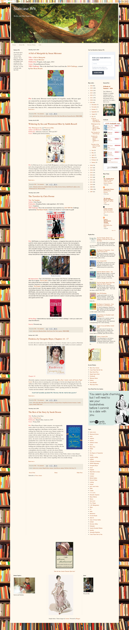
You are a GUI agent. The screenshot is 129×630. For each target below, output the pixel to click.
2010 (91, 184)
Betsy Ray (41, 402)
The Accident (43, 280)
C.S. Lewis (92, 492)
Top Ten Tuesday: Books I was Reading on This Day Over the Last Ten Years (106, 239)
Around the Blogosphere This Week (108, 225)
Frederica (52, 402)
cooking (92, 482)
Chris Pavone (50, 331)
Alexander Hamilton (95, 532)
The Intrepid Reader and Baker (108, 199)
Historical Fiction (50, 116)
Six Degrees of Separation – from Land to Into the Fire (105, 250)
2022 (91, 95)
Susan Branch (93, 382)
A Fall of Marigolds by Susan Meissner (45, 53)
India (91, 511)
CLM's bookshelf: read (112, 123)
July (93, 116)
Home (14, 45)
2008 (91, 189)
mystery (92, 440)
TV (90, 509)
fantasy (91, 455)
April (93, 155)
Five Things (93, 503)
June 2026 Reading (101, 293)
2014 (91, 175)
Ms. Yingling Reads (109, 179)
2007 (91, 191)
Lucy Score (111, 129)
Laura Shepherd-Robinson (113, 162)
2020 (91, 100)
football (92, 522)
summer (62, 468)
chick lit (92, 518)
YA (75, 468)
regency (31, 404)
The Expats (37, 286)
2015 (91, 172)
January (94, 162)
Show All (113, 230)
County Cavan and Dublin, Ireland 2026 (105, 326)
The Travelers (36, 200)
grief (45, 116)
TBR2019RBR (79, 116)
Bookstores (92, 513)
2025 (91, 88)
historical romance (72, 402)
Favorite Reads (93, 515)
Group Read (65, 402)
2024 (91, 90)
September (94, 112)
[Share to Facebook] (55, 114)
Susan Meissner (39, 60)
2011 (91, 182)
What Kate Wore (94, 384)
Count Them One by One (96, 534)
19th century (35, 402)
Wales (91, 507)
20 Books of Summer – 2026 (108, 87)
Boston (91, 499)
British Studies (93, 478)
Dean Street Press (94, 372)
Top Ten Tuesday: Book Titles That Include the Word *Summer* (106, 283)
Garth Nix (110, 134)
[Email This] (50, 114)
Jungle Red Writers (109, 189)
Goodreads (92, 376)
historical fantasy (62, 187)
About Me (21, 45)
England (92, 469)
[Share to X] (53, 114)
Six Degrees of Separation (96, 453)
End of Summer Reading (107, 191)
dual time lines (36, 116)
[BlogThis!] (51, 114)
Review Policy (31, 45)
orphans (75, 187)
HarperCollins (46, 468)
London (79, 402)
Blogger (78, 618)
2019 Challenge (72, 66)
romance (51, 468)
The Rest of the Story (69, 468)
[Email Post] (46, 113)
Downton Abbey (94, 524)
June (93, 150)
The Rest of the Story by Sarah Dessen (45, 412)
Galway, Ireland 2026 (102, 336)
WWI (91, 488)
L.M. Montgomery (94, 505)
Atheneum (35, 187)
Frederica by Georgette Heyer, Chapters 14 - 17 (49, 338)
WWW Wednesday (94, 463)
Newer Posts (32, 472)
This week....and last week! (108, 202)
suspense (60, 331)
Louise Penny (111, 155)
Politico (92, 380)
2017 (91, 168)
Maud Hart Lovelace (95, 472)
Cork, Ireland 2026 (101, 261)
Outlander (92, 526)
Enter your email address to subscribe (101, 58)
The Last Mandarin (110, 153)
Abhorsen (110, 132)
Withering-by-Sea (37, 128)
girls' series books (94, 486)
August (93, 114)
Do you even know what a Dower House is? (109, 211)
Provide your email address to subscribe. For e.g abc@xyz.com (100, 68)
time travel (92, 501)
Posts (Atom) (38, 475)
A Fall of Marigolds (39, 57)
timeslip (92, 530)
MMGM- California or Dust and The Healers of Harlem (108, 181)
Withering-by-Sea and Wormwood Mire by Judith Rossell (53, 123)
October (94, 109)
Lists (40, 45)
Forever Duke (55, 187)
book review (40, 187)
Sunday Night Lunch (37, 404)
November (94, 107)
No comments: (41, 113)
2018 (91, 165)
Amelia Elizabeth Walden (96, 528)
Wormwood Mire (49, 128)
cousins (40, 468)
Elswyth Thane (93, 480)
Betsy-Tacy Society (94, 368)
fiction (41, 116)
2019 (91, 102)
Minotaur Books (94, 378)
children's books (47, 187)
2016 (91, 170)
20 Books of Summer (95, 461)
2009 (91, 187)
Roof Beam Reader (36, 68)
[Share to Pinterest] (56, 114)
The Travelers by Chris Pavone (41, 196)
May (93, 153)
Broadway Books (42, 331)
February (94, 160)
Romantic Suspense (94, 495)
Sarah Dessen (37, 418)
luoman (67, 618)
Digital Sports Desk (95, 374)
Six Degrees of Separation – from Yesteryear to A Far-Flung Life (105, 304)
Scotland (92, 474)
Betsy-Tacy (92, 447)
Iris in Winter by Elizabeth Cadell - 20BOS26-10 (106, 315)
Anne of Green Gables (95, 520)
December (94, 104)
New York (57, 116)
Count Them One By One (96, 370)
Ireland (91, 484)
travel (91, 467)
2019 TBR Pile (68, 208)
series (78, 187)
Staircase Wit (25, 8)
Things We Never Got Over (111, 126)
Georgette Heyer (58, 402)
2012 (91, 180)
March (93, 157)
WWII (91, 449)
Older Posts (79, 472)
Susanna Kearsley (71, 116)
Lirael (109, 139)
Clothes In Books (108, 209)
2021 (91, 98)
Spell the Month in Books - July (105, 272)
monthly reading (94, 457)
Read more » (32, 109)
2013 (91, 177)
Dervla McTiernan (112, 148)
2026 (91, 85)
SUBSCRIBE (98, 72)
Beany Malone (93, 497)
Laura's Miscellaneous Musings (107, 221)
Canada (91, 490)
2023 (91, 93)
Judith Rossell (69, 187)
